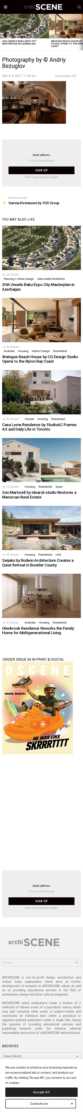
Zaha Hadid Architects (51, 278)
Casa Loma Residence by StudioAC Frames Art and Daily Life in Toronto (39, 427)
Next (81, 32)
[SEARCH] (79, 7)
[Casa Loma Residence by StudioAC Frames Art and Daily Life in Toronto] (41, 392)
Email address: (41, 155)
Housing (23, 351)
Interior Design (41, 351)
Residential (60, 351)
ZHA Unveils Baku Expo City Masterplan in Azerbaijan (19, 42)
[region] (41, 1085)
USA (58, 554)
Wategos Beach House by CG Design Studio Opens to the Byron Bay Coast (40, 359)
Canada (29, 419)
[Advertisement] (41, 814)
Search (76, 963)
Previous (2, 32)
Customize (39, 1103)
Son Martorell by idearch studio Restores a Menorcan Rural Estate (39, 494)
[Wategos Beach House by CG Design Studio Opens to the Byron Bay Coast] (41, 320)
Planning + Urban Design (19, 278)
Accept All (41, 1092)
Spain (59, 486)
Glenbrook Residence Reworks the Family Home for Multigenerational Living (38, 630)
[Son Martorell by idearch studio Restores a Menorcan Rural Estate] (41, 460)
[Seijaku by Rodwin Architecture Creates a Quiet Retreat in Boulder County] (41, 528)
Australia (9, 351)
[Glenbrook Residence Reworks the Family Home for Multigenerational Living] (41, 596)
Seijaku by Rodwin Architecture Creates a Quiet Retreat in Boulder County (38, 562)
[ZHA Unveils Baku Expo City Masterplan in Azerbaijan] (24, 26)
